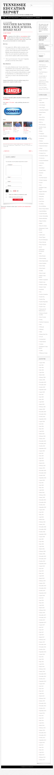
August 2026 (42, 362)
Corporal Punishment (43, 160)
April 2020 (41, 546)
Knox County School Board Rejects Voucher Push (7, 129)
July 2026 (41, 365)
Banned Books (42, 112)
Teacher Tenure (42, 304)
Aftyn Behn (41, 102)
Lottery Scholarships (43, 216)
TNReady (41, 329)
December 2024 (42, 411)
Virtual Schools (42, 341)
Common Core (42, 153)
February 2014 (42, 727)
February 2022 (42, 495)
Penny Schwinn (42, 242)
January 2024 (42, 438)
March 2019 (41, 578)
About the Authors (13, 17)
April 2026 (41, 372)
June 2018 (41, 600)
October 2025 (42, 387)
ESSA (40, 175)
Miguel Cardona (42, 221)
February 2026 (42, 377)
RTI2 (40, 253)
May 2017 (41, 632)
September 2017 (42, 622)
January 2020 (42, 553)
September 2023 (42, 448)
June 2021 (41, 512)
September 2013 (42, 740)
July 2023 (41, 453)
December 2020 (42, 526)
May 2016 (41, 661)
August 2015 (42, 683)
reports (21, 39)
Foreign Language (43, 180)
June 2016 (41, 659)
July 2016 (41, 656)
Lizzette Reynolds (43, 213)
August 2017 (42, 624)
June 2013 (41, 747)
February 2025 (42, 406)
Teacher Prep (42, 299)
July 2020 (41, 539)
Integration (41, 196)
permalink (5, 146)
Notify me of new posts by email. (16, 197)
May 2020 (41, 544)
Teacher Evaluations (43, 294)
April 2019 (41, 575)
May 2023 (41, 458)
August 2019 (42, 566)
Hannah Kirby (18, 145)
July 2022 (41, 482)
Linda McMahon (42, 211)
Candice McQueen (43, 136)
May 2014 (41, 720)
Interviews (41, 199)
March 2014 (41, 725)
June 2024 (41, 426)
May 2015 (41, 691)
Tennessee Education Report (14, 8)
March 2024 (41, 433)
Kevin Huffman (42, 206)
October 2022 (42, 475)
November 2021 (42, 502)
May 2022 (41, 487)
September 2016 (42, 651)
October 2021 (42, 504)
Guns (40, 185)
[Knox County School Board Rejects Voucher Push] (7, 124)
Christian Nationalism (43, 143)
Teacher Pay (42, 296)
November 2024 (42, 414)
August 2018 (42, 595)
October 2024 (42, 416)
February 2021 (42, 522)
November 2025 (42, 384)
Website (9, 185)
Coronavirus (42, 158)
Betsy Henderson (10, 145)
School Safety (42, 265)
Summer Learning (43, 284)
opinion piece (42, 234)
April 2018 (41, 605)
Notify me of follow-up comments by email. (18, 194)
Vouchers (26, 144)
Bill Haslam (41, 119)
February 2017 (42, 639)
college (40, 148)
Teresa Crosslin (42, 317)
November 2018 (42, 588)
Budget (40, 131)
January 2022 (42, 497)
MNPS (40, 223)
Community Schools (43, 155)
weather (41, 350)
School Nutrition (42, 263)
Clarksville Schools (43, 145)
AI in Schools (42, 105)
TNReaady (41, 327)
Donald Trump (42, 170)
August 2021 (42, 509)
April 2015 (41, 693)
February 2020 (42, 551)
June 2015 (41, 688)
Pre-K (40, 247)
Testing (40, 319)
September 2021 (42, 507)
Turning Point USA (43, 334)
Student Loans (42, 282)
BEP (40, 114)
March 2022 (41, 492)
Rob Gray (24, 145)
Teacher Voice (42, 306)
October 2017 (42, 620)
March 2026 (41, 375)
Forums (41, 182)
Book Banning (42, 124)
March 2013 (41, 754)
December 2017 (42, 615)
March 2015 (41, 696)
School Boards (42, 256)
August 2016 (42, 654)
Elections (41, 172)
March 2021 (41, 519)
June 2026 (41, 367)
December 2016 (42, 644)
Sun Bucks (41, 289)
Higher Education (43, 191)
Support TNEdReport (27, 17)
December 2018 (42, 585)
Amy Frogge (42, 107)
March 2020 (41, 549)
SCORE (41, 270)
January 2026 (42, 379)
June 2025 (41, 397)
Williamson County (43, 353)
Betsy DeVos (42, 117)
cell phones (41, 138)
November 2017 (42, 617)
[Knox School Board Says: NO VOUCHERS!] (27, 124)
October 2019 (42, 561)
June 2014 (41, 718)
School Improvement (43, 261)
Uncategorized (42, 339)
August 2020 (42, 536)
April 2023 (41, 460)
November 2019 (42, 558)
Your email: (41, 43)
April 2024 (41, 431)
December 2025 (42, 382)
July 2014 (41, 715)
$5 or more (12, 102)
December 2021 (42, 500)
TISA (40, 324)
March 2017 (41, 637)
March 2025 (41, 404)
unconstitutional (24, 36)
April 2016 (41, 664)
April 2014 (41, 723)
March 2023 (41, 463)
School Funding (42, 258)
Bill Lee (41, 122)
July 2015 (41, 686)
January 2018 (42, 612)
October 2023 (42, 446)
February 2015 (42, 698)
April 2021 (41, 517)
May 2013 (41, 749)
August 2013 (42, 742)
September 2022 (42, 477)
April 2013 (41, 752)
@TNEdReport (6, 99)
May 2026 (41, 370)
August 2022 (42, 480)
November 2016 (42, 647)
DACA (40, 165)
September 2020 (42, 534)
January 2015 (42, 700)
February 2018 (42, 610)
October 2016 (42, 649)
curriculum (41, 163)
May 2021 (41, 514)
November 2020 (42, 529)
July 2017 (41, 627)
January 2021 (42, 524)
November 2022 (42, 473)
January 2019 (42, 583)
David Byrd (41, 168)
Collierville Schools (43, 150)
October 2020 (42, 531)
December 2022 (42, 470)
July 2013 (41, 745)
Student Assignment (43, 279)
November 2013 (42, 735)
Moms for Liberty (43, 225)
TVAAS (41, 336)
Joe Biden (41, 203)
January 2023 (42, 468)
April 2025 (41, 401)
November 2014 (42, 705)
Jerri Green (41, 201)
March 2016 (41, 666)
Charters (41, 141)
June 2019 (41, 571)
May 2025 (41, 399)
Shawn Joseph (42, 273)
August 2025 (42, 392)
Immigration (41, 194)
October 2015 (42, 678)
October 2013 (42, 737)
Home (3, 17)
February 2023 (42, 465)
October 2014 (42, 708)
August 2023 (42, 450)
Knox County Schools (18, 144)
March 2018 (41, 607)
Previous (6, 151)
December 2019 (42, 556)
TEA (40, 292)
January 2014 (42, 730)
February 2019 (42, 580)
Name (9, 177)
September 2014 (42, 710)
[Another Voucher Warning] (17, 124)
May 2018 (41, 602)
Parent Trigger (42, 237)
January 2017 (42, 642)
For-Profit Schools (43, 177)
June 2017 (41, 629)
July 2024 (41, 424)
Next (31, 151)
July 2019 (41, 568)
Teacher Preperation (43, 301)
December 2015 (42, 674)
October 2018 (42, 590)
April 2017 (41, 634)
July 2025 (41, 394)
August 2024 (42, 421)
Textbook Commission (44, 322)
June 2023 (41, 455)
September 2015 (42, 681)
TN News (38, 17)
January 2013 (42, 759)
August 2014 (42, 713)
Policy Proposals (42, 244)
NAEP (40, 232)
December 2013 (42, 732)
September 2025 (42, 389)
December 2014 (42, 703)
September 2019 (42, 563)
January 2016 (42, 671)
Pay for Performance (43, 239)
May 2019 (41, 573)
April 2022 (41, 490)
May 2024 (41, 428)
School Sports (42, 268)
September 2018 (42, 593)
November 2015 (42, 676)
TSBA (40, 331)
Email (9, 181)
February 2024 (42, 436)
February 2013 (42, 757)
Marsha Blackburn (43, 218)
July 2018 (41, 598)
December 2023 (42, 441)
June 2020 (41, 541)
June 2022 (41, 485)
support (6, 102)
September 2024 (42, 419)
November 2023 (42, 443)
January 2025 (42, 409)
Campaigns (41, 133)
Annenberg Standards (43, 110)
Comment (10, 164)
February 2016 (42, 669)
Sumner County (42, 287)
